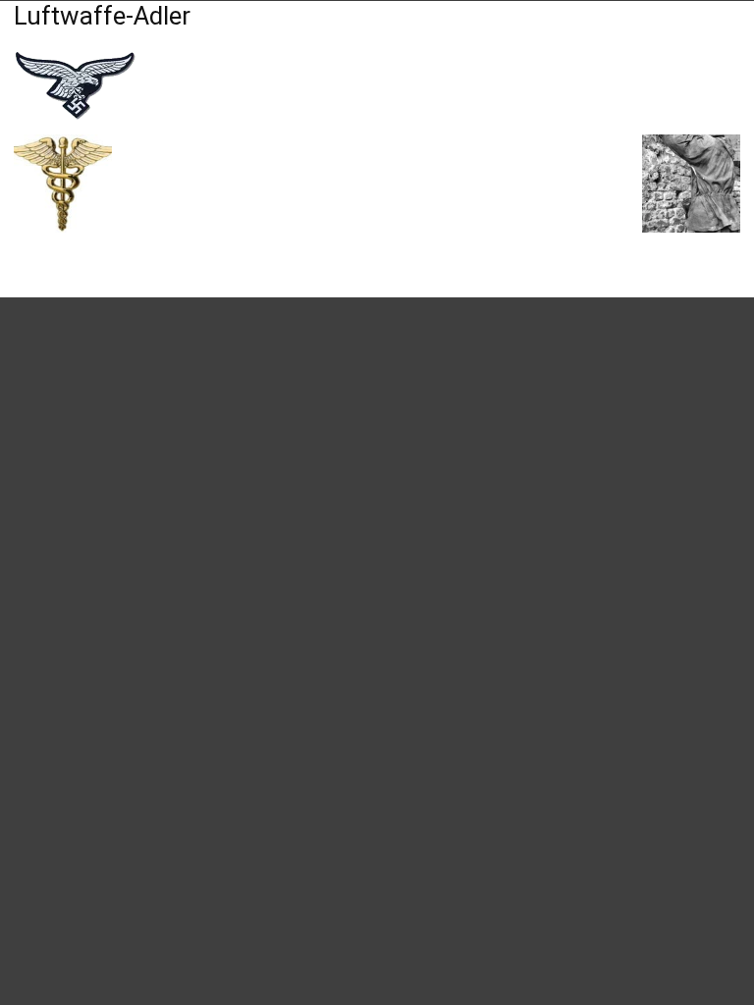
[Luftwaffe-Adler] (75, 114)
